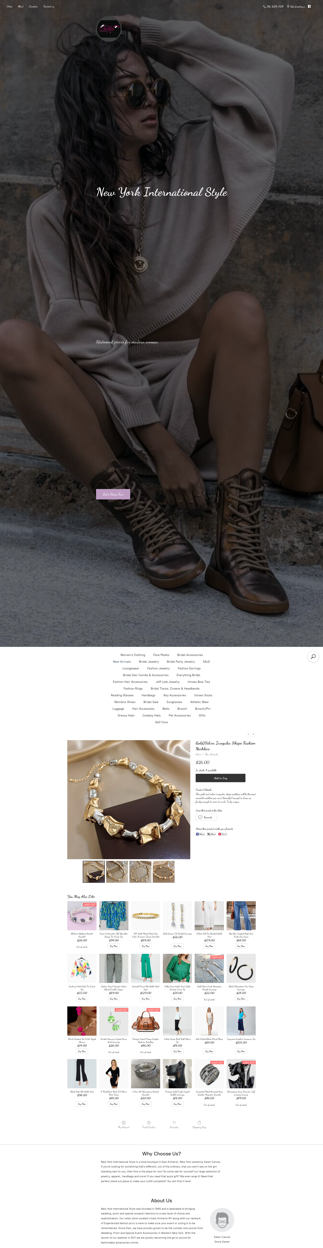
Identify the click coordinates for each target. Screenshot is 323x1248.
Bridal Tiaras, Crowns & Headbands (175, 688)
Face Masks (161, 655)
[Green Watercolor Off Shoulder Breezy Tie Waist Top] (113, 915)
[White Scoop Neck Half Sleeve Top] (177, 1021)
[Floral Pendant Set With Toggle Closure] (81, 1021)
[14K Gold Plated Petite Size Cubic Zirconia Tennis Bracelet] (145, 915)
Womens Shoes (124, 702)
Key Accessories (175, 695)
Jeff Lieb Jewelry (168, 682)
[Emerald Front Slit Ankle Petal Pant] (145, 968)
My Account (123, 1127)
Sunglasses (174, 702)
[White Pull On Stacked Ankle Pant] (209, 915)
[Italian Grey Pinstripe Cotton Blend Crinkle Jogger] (113, 968)
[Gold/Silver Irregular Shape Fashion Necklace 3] (164, 872)
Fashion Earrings (189, 668)
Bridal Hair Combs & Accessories (146, 675)
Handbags (148, 695)
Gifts (202, 715)
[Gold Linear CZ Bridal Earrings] (177, 915)
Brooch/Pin (202, 709)
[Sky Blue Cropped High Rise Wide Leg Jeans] (241, 915)
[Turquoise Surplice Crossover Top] (241, 1021)
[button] (206, 817)
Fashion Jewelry (158, 668)
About (20, 6)
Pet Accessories (180, 715)
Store (9, 6)
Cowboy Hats (151, 715)
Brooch (182, 709)
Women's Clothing (132, 655)
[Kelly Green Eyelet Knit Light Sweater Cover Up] (177, 968)
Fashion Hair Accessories (130, 682)
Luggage (118, 709)
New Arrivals (122, 662)
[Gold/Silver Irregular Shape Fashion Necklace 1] (117, 872)
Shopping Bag (199, 1127)
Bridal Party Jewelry (181, 662)
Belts (166, 709)
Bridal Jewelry (149, 662)
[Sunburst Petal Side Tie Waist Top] (81, 968)
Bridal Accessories (190, 655)
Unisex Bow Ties (199, 682)
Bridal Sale (150, 702)
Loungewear (130, 668)
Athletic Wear (199, 702)
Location (33, 6)
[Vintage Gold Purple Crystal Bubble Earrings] (177, 1073)
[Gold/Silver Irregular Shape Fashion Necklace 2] (140, 872)
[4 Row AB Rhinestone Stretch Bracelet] (145, 1073)
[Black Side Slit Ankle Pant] (81, 1073)
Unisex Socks (203, 695)
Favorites (174, 1127)
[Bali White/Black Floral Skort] (209, 1021)
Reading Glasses (122, 695)
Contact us (49, 6)
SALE (206, 662)
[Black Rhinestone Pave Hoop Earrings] (241, 968)
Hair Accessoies (143, 709)
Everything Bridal (188, 675)
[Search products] (313, 657)
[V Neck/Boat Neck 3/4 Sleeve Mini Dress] (113, 1073)
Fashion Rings (133, 688)
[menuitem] (248, 734)
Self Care (161, 722)
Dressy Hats (126, 715)
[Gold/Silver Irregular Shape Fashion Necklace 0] (94, 872)
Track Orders (148, 1127)
